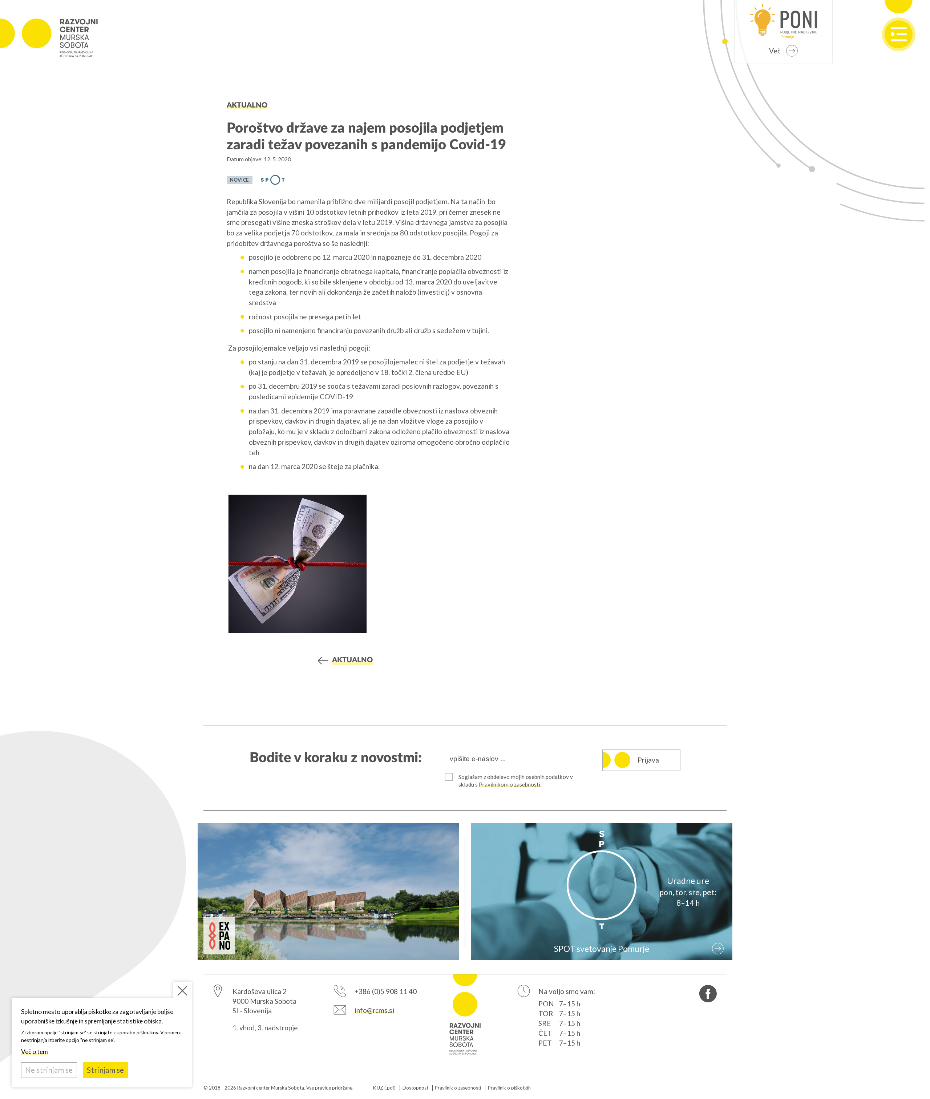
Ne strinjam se (49, 1070)
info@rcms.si (374, 1010)
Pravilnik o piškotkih (509, 1088)
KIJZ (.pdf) (384, 1088)
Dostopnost (415, 1088)
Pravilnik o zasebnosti (458, 1088)
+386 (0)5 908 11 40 (386, 991)
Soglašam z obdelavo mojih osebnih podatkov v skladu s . (515, 780)
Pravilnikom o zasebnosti (509, 784)
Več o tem (34, 1051)
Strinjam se (105, 1070)
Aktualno (247, 105)
